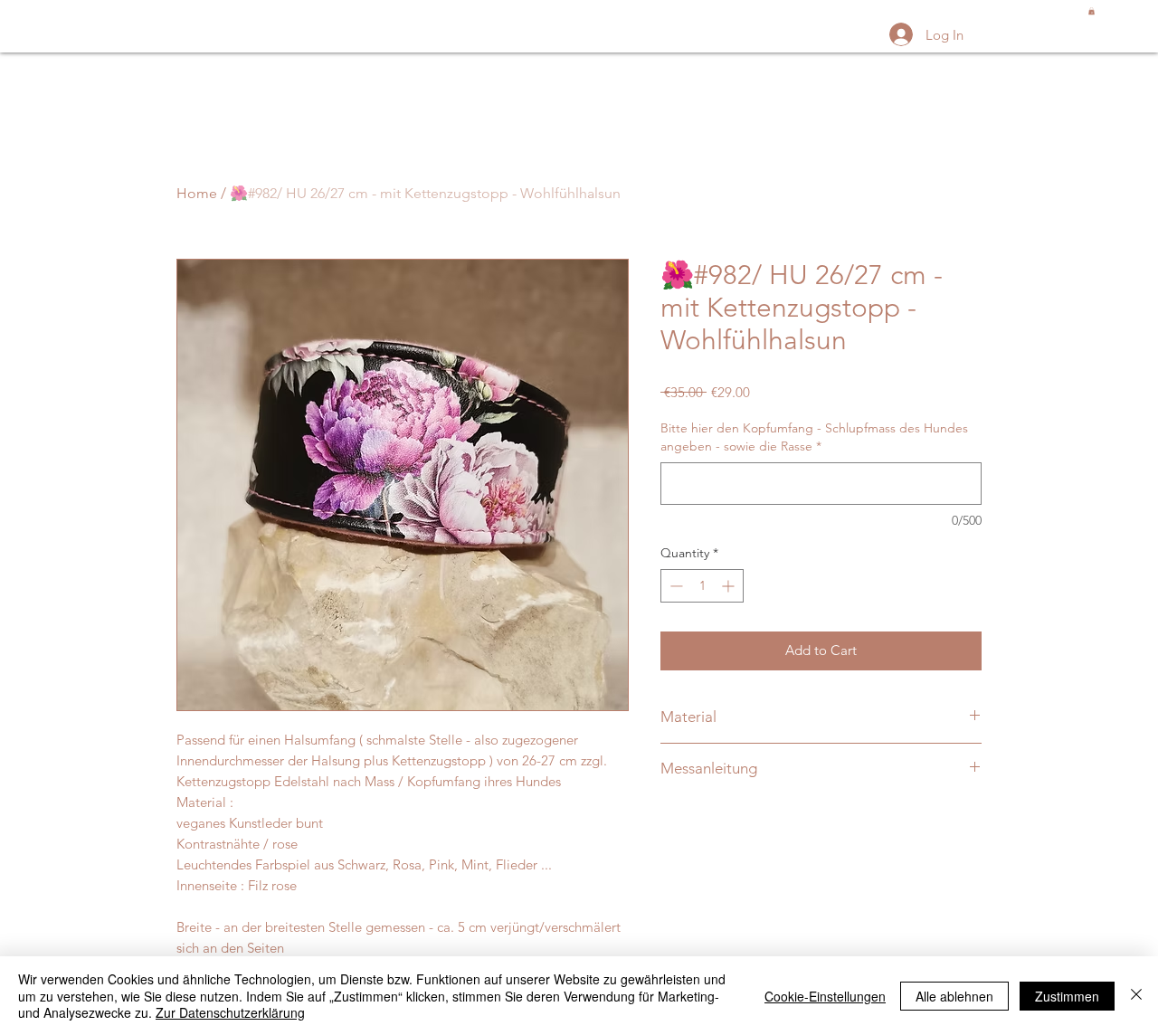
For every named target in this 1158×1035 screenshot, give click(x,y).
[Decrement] (674, 586)
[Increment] (729, 586)
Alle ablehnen (954, 996)
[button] (1091, 10)
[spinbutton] (702, 586)
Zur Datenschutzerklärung (230, 1012)
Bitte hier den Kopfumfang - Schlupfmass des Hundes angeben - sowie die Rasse (814, 437)
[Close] (1136, 996)
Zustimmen (1067, 996)
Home (196, 193)
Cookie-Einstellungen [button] (825, 996)
